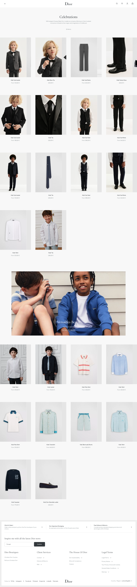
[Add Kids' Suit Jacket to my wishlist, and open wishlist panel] (31, 40)
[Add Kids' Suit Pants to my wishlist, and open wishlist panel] (102, 40)
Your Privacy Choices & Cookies (111, 564)
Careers (71, 564)
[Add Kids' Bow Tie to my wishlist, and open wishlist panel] (66, 40)
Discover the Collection (68, 330)
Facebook (28, 581)
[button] (31, 40)
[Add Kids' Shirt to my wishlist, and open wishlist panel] (31, 213)
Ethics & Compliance (75, 561)
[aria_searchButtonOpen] (117, 3)
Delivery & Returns (42, 561)
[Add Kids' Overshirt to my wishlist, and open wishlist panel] (66, 404)
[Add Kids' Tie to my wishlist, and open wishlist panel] (66, 98)
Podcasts (55, 581)
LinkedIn (49, 581)
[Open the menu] (4, 3)
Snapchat (42, 581)
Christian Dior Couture (10, 557)
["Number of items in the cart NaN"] (132, 3)
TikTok (12, 581)
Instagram (19, 581)
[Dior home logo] (68, 3)
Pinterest (35, 581)
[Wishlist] (122, 3)
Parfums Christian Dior (11, 560)
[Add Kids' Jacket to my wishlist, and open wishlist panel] (66, 347)
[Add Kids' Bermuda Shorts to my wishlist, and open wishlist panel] (102, 404)
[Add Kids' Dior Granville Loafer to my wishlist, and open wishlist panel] (66, 462)
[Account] (127, 3)
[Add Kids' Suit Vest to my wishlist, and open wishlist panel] (102, 98)
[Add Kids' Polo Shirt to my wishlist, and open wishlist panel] (102, 347)
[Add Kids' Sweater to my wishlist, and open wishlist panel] (31, 462)
